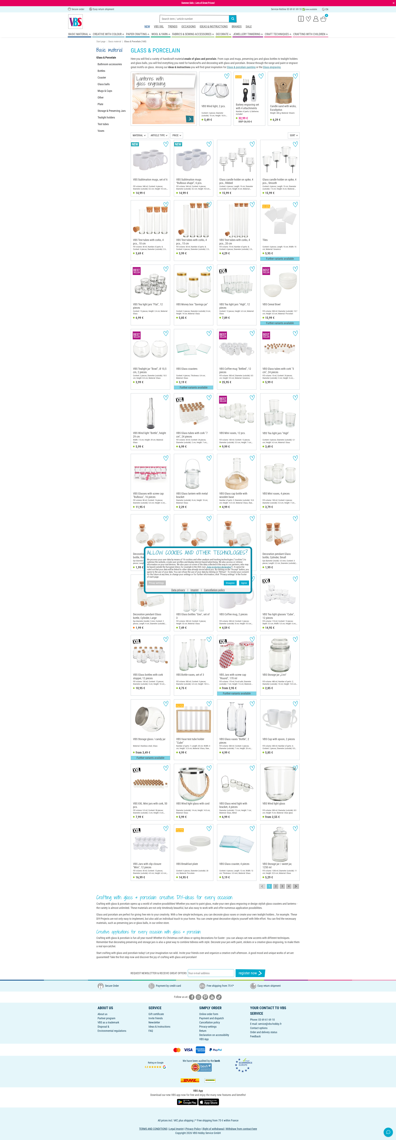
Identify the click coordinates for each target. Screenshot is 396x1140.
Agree (244, 582)
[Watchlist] (308, 18)
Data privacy (178, 590)
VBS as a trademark (108, 1022)
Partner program (106, 1018)
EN (326, 9)
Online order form (208, 1014)
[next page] (296, 886)
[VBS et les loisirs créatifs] (75, 21)
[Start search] (233, 19)
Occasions (188, 26)
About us (102, 1014)
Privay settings (156, 582)
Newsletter (154, 1022)
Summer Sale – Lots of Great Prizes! (198, 2)
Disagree (230, 582)
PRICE (175, 135)
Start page (100, 41)
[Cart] (323, 18)
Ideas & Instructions (214, 26)
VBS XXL (159, 26)
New (147, 26)
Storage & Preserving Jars (112, 110)
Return (202, 1030)
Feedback (255, 1036)
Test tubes (103, 124)
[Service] (301, 18)
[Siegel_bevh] (201, 1067)
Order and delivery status (263, 1032)
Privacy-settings (208, 1026)
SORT (292, 135)
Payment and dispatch (211, 1018)
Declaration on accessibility (214, 1035)
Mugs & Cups (105, 90)
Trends (172, 26)
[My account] (316, 18)
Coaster (102, 77)
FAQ (150, 1030)
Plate (100, 104)
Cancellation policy (209, 1022)
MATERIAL (138, 135)
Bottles (101, 70)
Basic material (114, 41)
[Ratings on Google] (156, 1065)
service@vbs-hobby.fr (270, 1023)
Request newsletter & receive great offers (159, 973)
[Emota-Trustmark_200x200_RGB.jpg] (243, 1065)
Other (100, 97)
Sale (249, 26)
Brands (237, 26)
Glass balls (104, 84)
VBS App (204, 1039)
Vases (101, 130)
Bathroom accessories (110, 64)
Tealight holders (106, 117)
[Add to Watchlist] (227, 76)
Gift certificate (156, 1014)
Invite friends (155, 1018)
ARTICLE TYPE (158, 135)
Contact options (258, 1028)
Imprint (194, 590)
